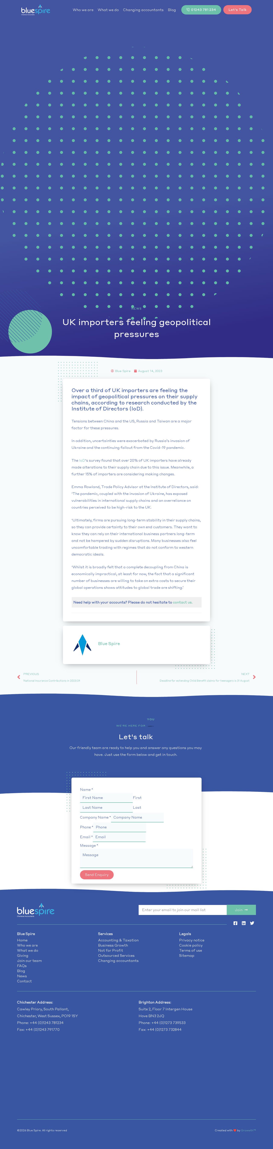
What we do (108, 10)
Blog (172, 10)
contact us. (183, 602)
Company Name (95, 817)
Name (86, 789)
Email (86, 837)
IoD (82, 460)
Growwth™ (248, 1130)
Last (137, 807)
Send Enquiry (97, 875)
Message (89, 845)
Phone (86, 827)
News (136, 308)
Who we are (83, 10)
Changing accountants (143, 10)
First (137, 798)
